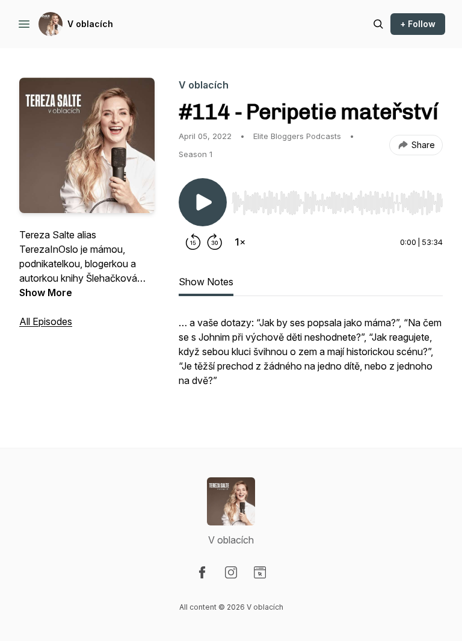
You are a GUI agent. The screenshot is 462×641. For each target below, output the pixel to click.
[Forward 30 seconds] (214, 242)
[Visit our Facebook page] (202, 572)
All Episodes (45, 321)
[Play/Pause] (203, 202)
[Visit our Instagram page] (231, 572)
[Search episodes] (378, 24)
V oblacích (90, 24)
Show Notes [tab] (206, 282)
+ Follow (418, 24)
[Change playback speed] (240, 242)
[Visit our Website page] (260, 572)
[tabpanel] (311, 357)
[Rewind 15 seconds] (193, 242)
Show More (45, 292)
